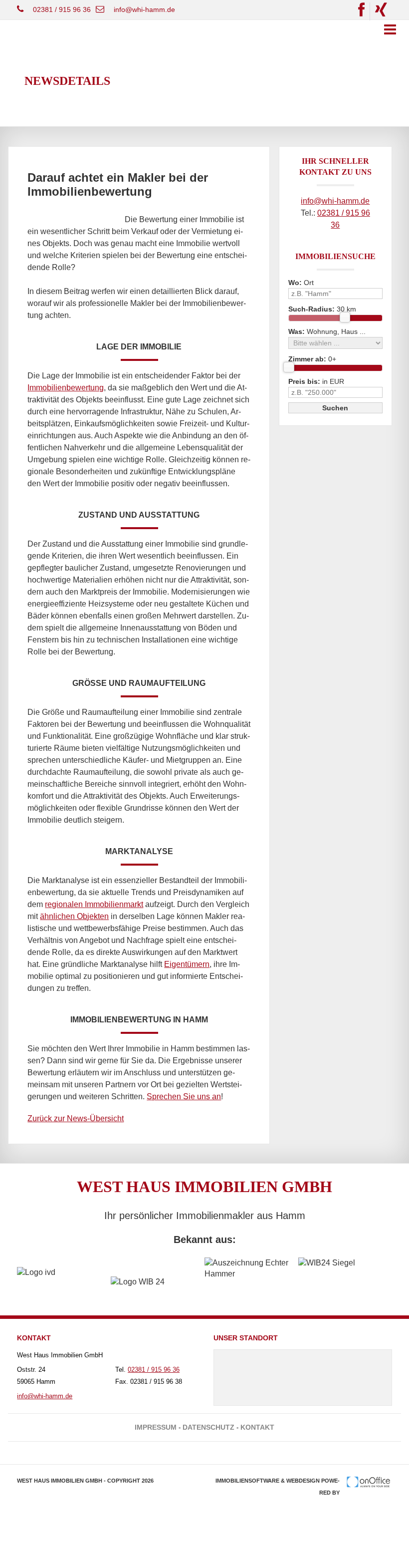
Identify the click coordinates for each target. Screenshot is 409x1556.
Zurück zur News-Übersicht (75, 1118)
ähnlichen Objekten (74, 916)
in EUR (316, 381)
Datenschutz (208, 1427)
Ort (301, 283)
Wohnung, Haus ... (327, 331)
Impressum (156, 1427)
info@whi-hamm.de (144, 9)
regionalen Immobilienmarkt (94, 904)
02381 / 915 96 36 (62, 9)
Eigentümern (186, 964)
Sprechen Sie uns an (184, 1096)
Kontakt (257, 1427)
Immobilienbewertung (65, 387)
